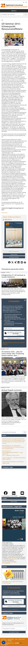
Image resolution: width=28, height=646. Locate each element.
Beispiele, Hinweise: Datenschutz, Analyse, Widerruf (14, 343)
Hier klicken (16, 333)
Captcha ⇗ (20, 335)
